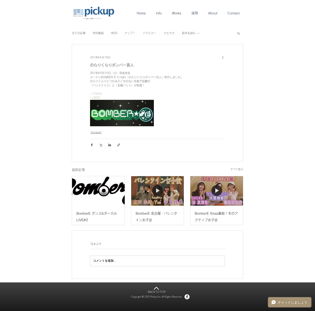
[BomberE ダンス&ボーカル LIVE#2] (98, 191)
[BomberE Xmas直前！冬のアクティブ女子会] (216, 191)
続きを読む (189, 33)
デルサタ (169, 33)
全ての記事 (78, 33)
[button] (238, 33)
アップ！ (130, 33)
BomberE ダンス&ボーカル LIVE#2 (96, 217)
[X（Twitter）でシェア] (100, 145)
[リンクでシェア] (118, 145)
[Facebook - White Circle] (187, 296)
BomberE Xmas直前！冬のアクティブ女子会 (216, 217)
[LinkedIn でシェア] (109, 145)
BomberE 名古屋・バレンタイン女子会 (156, 217)
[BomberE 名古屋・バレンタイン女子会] (157, 191)
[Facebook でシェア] (92, 145)
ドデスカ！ (149, 33)
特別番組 (98, 33)
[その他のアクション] (223, 57)
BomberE (96, 132)
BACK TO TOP (157, 292)
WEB (114, 33)
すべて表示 (236, 169)
